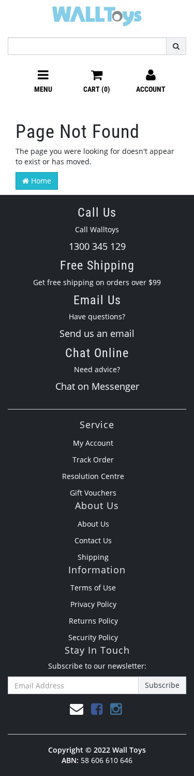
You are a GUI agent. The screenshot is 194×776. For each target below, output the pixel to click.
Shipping (93, 557)
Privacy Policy (93, 604)
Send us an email (97, 333)
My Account (93, 443)
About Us (93, 524)
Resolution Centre (93, 476)
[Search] (176, 46)
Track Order (93, 459)
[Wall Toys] (96, 13)
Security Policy (93, 637)
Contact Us (93, 540)
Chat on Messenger (97, 386)
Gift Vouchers (93, 493)
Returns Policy (93, 621)
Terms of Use (93, 587)
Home (40, 181)
